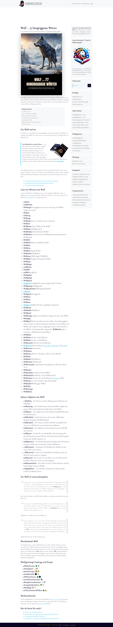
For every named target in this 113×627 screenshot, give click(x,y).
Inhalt (60, 625)
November (47, 345)
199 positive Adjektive (77, 181)
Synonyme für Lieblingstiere (79, 202)
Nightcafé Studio (57, 599)
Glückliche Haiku (76, 99)
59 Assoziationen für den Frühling (80, 148)
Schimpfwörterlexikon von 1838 (80, 176)
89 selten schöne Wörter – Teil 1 (80, 122)
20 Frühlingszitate (76, 143)
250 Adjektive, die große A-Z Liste (80, 174)
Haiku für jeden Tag (77, 104)
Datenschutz (66, 625)
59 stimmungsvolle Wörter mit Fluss (35, 616)
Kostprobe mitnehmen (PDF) (53, 31)
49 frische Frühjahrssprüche (79, 140)
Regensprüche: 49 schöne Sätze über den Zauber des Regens (41, 614)
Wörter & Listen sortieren (78, 163)
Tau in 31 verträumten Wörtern (33, 612)
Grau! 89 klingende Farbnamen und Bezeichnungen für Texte (41, 181)
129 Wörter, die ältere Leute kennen (81, 184)
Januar (64, 345)
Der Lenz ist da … (76, 150)
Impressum (72, 625)
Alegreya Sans (42, 603)
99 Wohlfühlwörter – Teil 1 (79, 115)
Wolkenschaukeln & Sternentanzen (81, 200)
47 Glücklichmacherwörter (79, 205)
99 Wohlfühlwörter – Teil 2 (79, 117)
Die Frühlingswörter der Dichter (80, 145)
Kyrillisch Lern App (77, 161)
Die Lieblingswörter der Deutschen (81, 120)
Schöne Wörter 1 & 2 (77, 96)
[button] (92, 4)
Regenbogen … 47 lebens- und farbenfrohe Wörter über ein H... (42, 618)
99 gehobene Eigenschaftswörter (80, 179)
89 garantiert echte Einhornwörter (34, 185)
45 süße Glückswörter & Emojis (80, 197)
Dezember (54, 345)
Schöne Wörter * (76, 3)
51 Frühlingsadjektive (77, 138)
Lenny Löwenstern (77, 68)
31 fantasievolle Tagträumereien (80, 194)
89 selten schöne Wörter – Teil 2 (80, 125)
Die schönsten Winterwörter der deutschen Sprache (39, 183)
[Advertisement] (56, 16)
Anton (28, 603)
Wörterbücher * (86, 3)
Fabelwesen (31, 197)
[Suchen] (89, 85)
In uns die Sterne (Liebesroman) (80, 102)
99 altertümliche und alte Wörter (80, 127)
